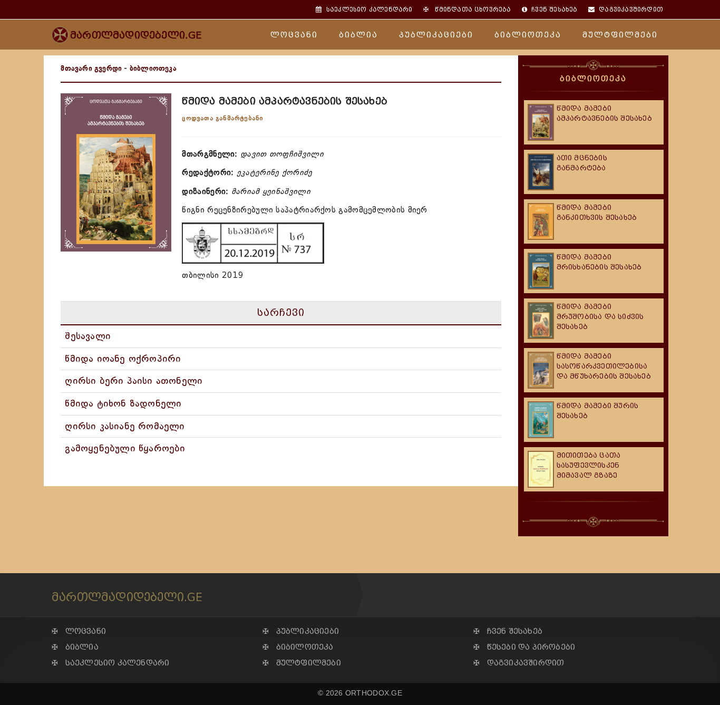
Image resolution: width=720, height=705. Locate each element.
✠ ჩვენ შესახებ (507, 631)
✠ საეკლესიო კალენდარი (110, 663)
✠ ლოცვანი (79, 631)
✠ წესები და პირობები (524, 647)
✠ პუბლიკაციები (300, 631)
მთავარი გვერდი (91, 68)
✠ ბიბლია (75, 647)
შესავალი (88, 336)
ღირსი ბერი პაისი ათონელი (133, 381)
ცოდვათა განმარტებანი (222, 118)
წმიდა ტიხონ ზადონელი (123, 403)
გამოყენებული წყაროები (125, 448)
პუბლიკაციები (436, 35)
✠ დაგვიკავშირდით (518, 663)
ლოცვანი (294, 35)
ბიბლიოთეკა (527, 35)
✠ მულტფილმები (301, 663)
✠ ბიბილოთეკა (298, 647)
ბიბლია (358, 35)
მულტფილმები (620, 35)
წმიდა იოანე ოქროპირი (123, 358)
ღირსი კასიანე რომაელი (124, 426)
